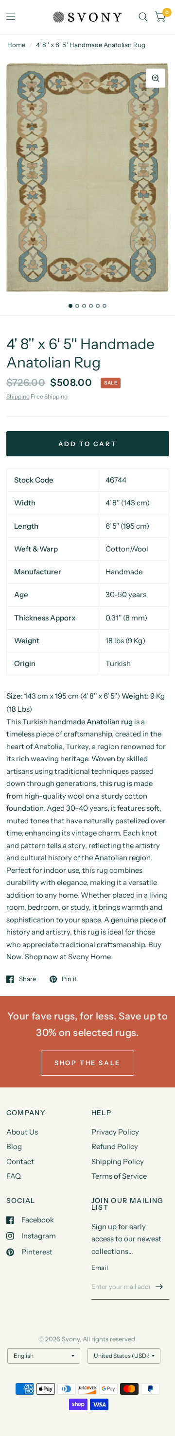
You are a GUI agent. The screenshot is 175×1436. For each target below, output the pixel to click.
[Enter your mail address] (159, 1287)
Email (99, 1267)
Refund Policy (114, 1146)
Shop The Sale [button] (87, 1063)
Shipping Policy (117, 1161)
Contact (20, 1161)
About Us (22, 1131)
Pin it (69, 979)
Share (27, 979)
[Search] (143, 17)
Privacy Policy (115, 1131)
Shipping (18, 396)
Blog (14, 1146)
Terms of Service (119, 1176)
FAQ (13, 1176)
